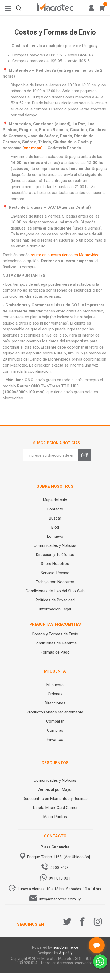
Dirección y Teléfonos (55, 554)
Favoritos (55, 739)
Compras (55, 730)
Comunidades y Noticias (55, 545)
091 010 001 (59, 878)
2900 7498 (59, 867)
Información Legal (55, 609)
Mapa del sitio (55, 500)
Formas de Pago (55, 652)
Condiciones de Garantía (55, 643)
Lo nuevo (55, 536)
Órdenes (55, 694)
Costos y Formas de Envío (55, 634)
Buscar (55, 518)
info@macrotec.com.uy (60, 899)
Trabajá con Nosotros (55, 581)
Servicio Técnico (55, 572)
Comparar (55, 721)
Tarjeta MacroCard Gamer (55, 807)
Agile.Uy (66, 953)
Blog (55, 527)
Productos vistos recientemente (55, 712)
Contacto (55, 509)
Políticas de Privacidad (55, 600)
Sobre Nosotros (55, 563)
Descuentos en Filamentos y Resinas (55, 798)
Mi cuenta (55, 684)
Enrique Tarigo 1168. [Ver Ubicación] (58, 856)
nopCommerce (65, 947)
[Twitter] (67, 921)
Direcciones (55, 703)
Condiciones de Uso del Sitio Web (55, 591)
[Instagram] (97, 921)
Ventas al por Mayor (55, 789)
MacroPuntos (55, 816)
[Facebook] (82, 921)
